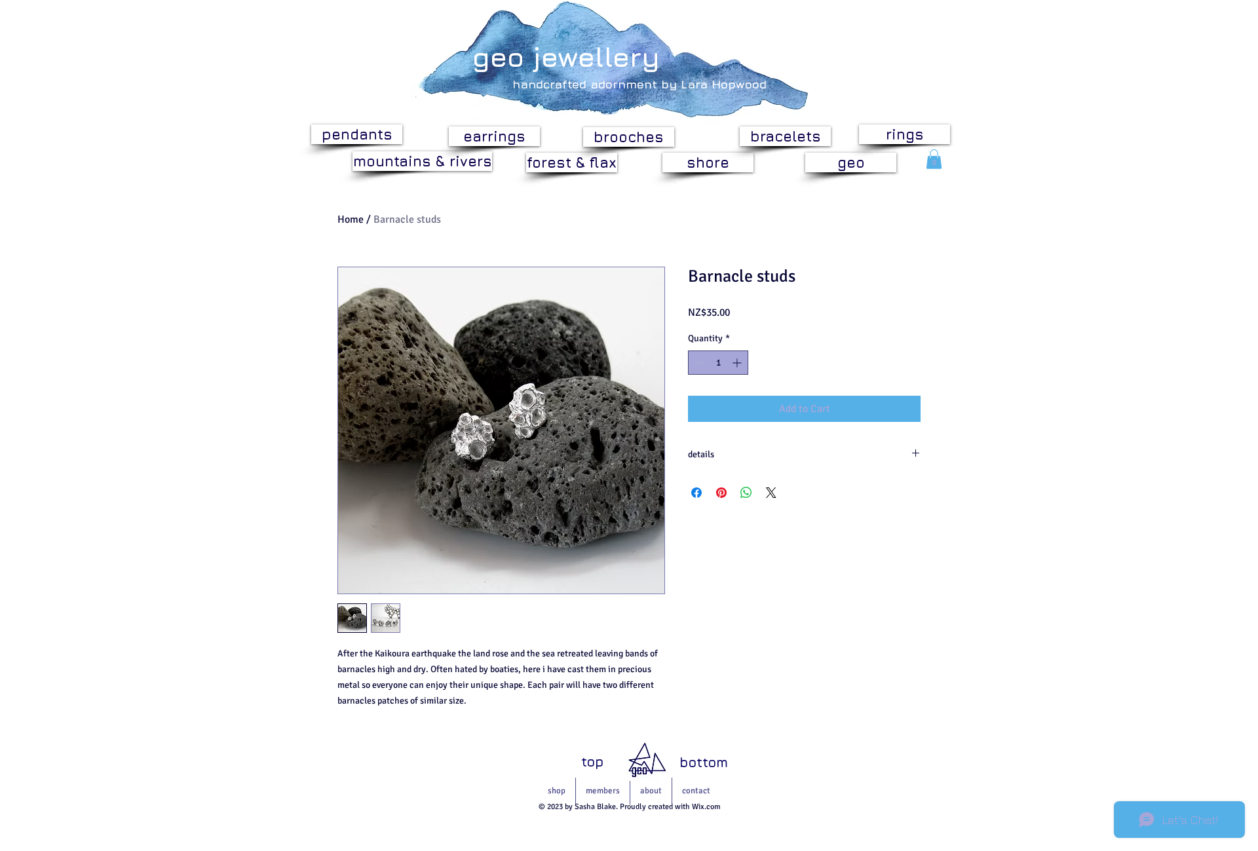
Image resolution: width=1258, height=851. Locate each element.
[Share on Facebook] (696, 493)
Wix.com (706, 807)
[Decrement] (698, 362)
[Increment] (738, 362)
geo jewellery (566, 56)
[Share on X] (771, 493)
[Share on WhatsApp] (746, 493)
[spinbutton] (718, 362)
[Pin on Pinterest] (721, 493)
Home (350, 219)
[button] (934, 159)
